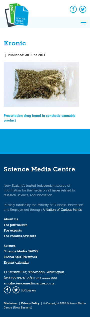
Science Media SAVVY (21, 251)
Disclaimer (11, 303)
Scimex (10, 246)
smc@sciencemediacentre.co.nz (29, 283)
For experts (13, 230)
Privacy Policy (30, 303)
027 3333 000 (46, 278)
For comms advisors (20, 236)
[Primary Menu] (83, 22)
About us (11, 219)
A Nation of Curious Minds (62, 210)
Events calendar (16, 262)
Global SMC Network (20, 257)
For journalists (15, 225)
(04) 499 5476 (14, 278)
